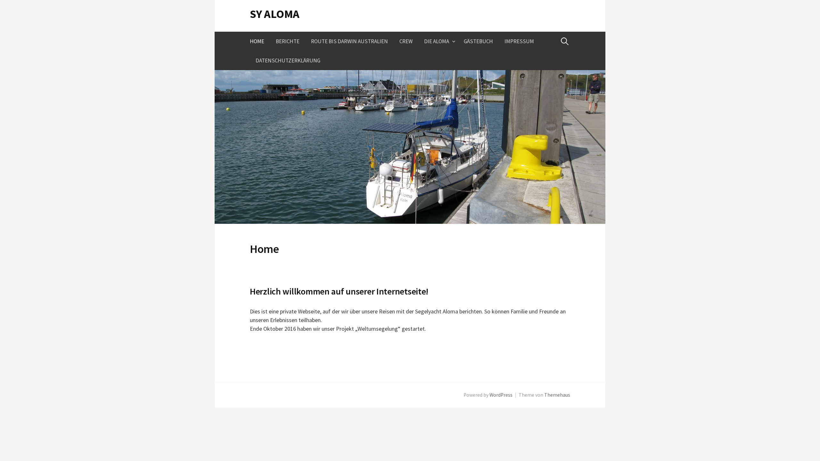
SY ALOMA (274, 14)
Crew (406, 41)
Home (257, 41)
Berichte (287, 41)
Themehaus (557, 395)
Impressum (519, 41)
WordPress (500, 395)
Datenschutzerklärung (288, 60)
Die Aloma (436, 41)
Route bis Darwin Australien (349, 41)
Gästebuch (478, 41)
